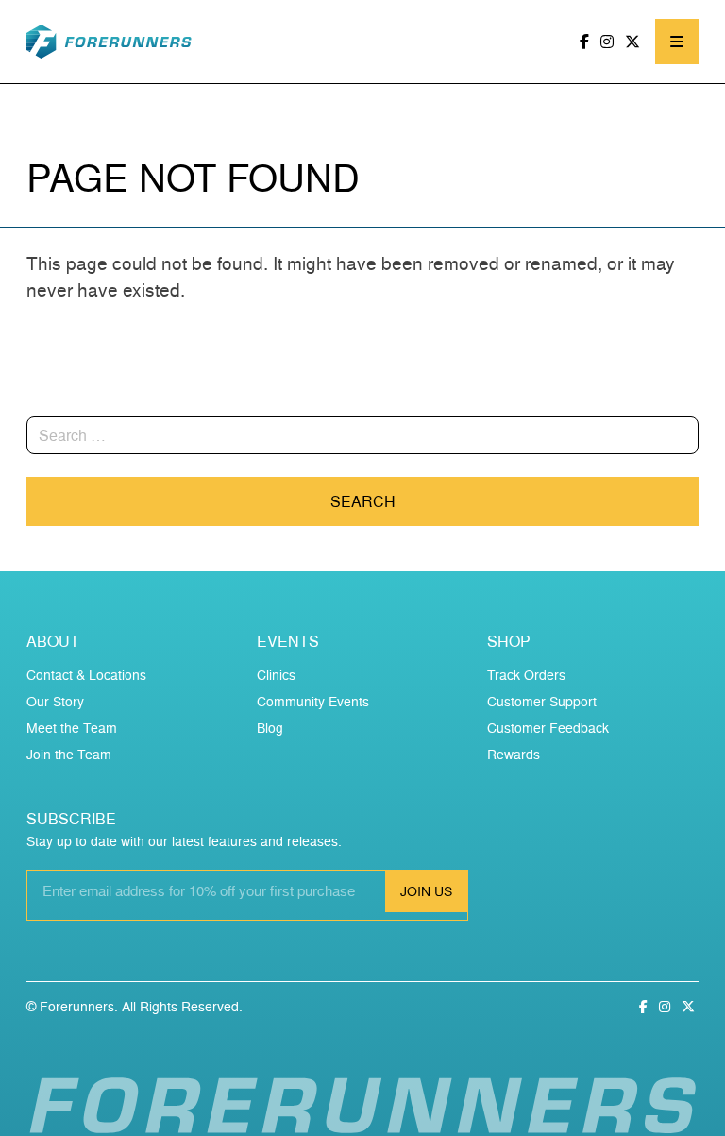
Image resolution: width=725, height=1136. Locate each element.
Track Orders (526, 675)
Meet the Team (71, 728)
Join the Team (68, 754)
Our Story (55, 701)
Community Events (313, 701)
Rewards (513, 754)
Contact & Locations (86, 675)
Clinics (276, 675)
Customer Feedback (548, 728)
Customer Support (542, 701)
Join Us (426, 891)
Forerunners (77, 1006)
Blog (270, 728)
